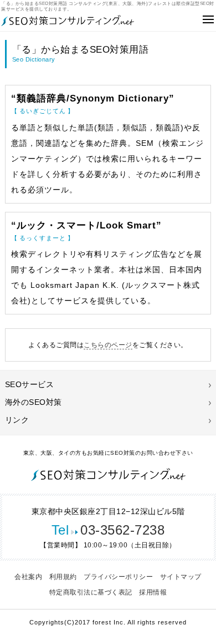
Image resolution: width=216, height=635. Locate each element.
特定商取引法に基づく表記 (90, 592)
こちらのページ (108, 345)
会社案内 (28, 577)
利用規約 (63, 577)
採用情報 (153, 592)
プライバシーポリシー (118, 577)
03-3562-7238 (108, 529)
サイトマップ (181, 577)
